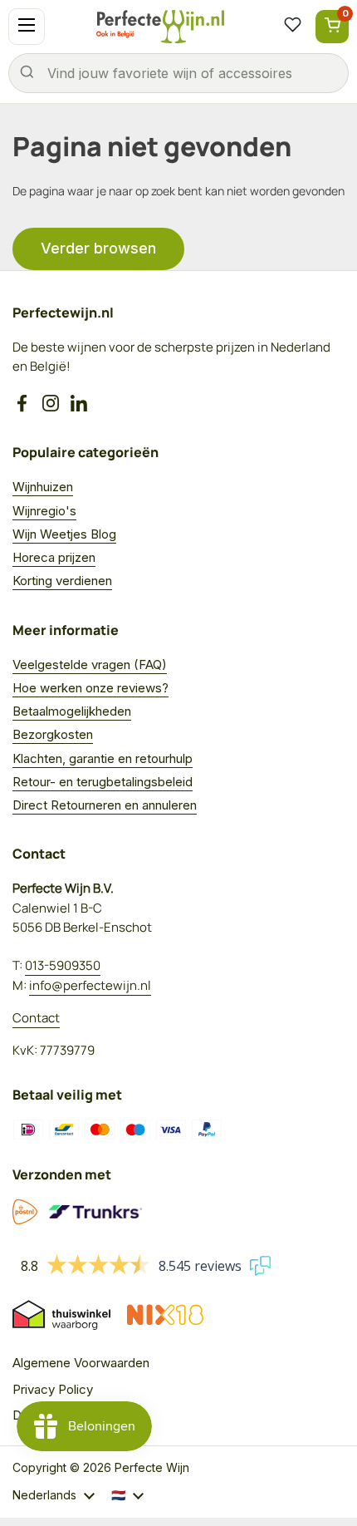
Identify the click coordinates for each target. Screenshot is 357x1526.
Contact (36, 1017)
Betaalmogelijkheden (71, 711)
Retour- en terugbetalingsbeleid (102, 782)
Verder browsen (98, 248)
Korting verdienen (62, 580)
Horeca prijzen (53, 557)
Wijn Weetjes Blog (64, 534)
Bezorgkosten (52, 734)
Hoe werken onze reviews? (90, 688)
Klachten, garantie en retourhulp (102, 758)
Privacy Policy (52, 1389)
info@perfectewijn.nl (90, 985)
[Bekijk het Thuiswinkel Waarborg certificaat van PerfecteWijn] (61, 1315)
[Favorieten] (292, 26)
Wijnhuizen (42, 487)
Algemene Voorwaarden (80, 1363)
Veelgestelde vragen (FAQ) (89, 664)
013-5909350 (62, 965)
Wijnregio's (44, 511)
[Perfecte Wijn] (160, 26)
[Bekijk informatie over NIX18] (165, 1315)
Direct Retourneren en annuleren (104, 805)
